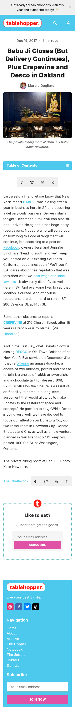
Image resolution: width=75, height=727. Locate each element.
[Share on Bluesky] (32, 183)
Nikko (47, 719)
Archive (13, 639)
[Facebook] (18, 606)
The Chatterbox (15, 481)
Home (11, 628)
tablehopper (26, 715)
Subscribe (37, 544)
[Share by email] (42, 182)
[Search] (55, 23)
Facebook (11, 247)
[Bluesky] (27, 606)
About (11, 633)
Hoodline (10, 334)
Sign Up (13, 665)
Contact (13, 660)
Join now (37, 699)
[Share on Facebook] (21, 182)
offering (23, 363)
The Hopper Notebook (16, 646)
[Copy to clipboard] (53, 183)
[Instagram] (10, 606)
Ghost (62, 715)
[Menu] (61, 23)
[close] (70, 7)
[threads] (35, 606)
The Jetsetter (17, 655)
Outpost (29, 719)
